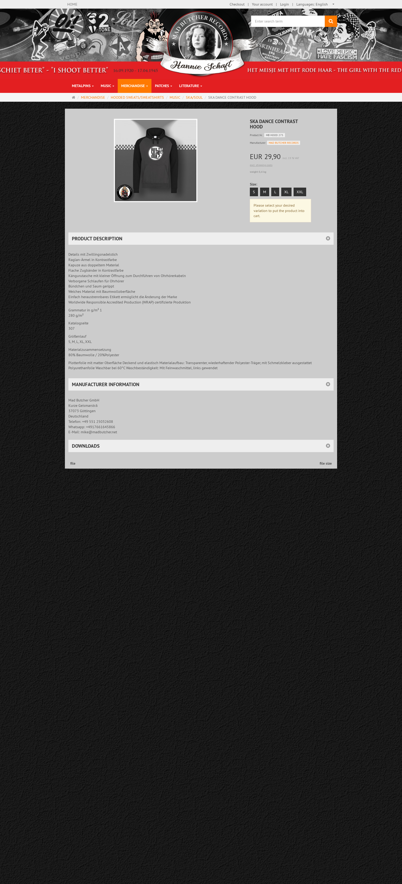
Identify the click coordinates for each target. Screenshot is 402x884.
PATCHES (162, 85)
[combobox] (315, 4)
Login (284, 4)
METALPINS (81, 85)
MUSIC (106, 85)
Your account (262, 4)
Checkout (237, 4)
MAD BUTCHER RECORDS (283, 142)
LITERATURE (189, 85)
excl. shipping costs (261, 165)
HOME (72, 4)
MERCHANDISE (133, 85)
